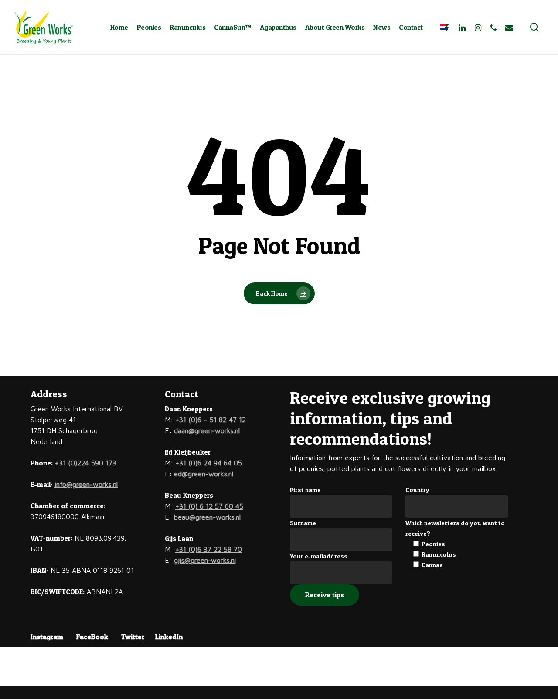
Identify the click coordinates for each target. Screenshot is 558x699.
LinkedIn (169, 636)
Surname (303, 523)
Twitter (132, 636)
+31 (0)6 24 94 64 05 (208, 463)
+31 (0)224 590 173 (85, 463)
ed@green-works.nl (203, 474)
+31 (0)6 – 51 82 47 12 (210, 420)
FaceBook (92, 636)
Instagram (47, 636)
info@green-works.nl (86, 484)
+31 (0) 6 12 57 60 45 (209, 506)
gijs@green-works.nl (205, 560)
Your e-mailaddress (318, 556)
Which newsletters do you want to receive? (455, 528)
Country (417, 489)
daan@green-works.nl (207, 430)
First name (305, 489)
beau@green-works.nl (207, 517)
